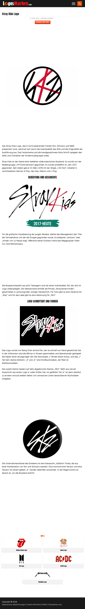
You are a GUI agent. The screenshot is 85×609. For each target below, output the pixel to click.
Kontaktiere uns (55, 604)
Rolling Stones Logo (21, 550)
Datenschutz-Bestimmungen (13, 604)
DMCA (44, 604)
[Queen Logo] (63, 547)
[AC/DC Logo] (63, 562)
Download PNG (42, 22)
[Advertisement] (42, 46)
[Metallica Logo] (42, 578)
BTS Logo (21, 566)
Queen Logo (63, 550)
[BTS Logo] (21, 562)
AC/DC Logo (63, 566)
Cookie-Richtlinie (34, 604)
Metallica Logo (42, 582)
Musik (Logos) (47, 18)
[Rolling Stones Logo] (21, 547)
